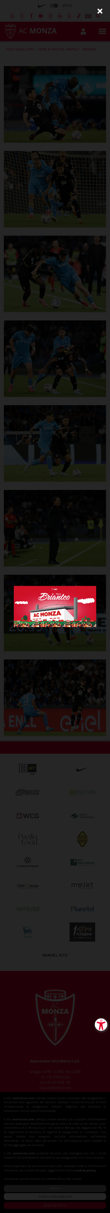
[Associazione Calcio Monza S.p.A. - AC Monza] (55, 606)
